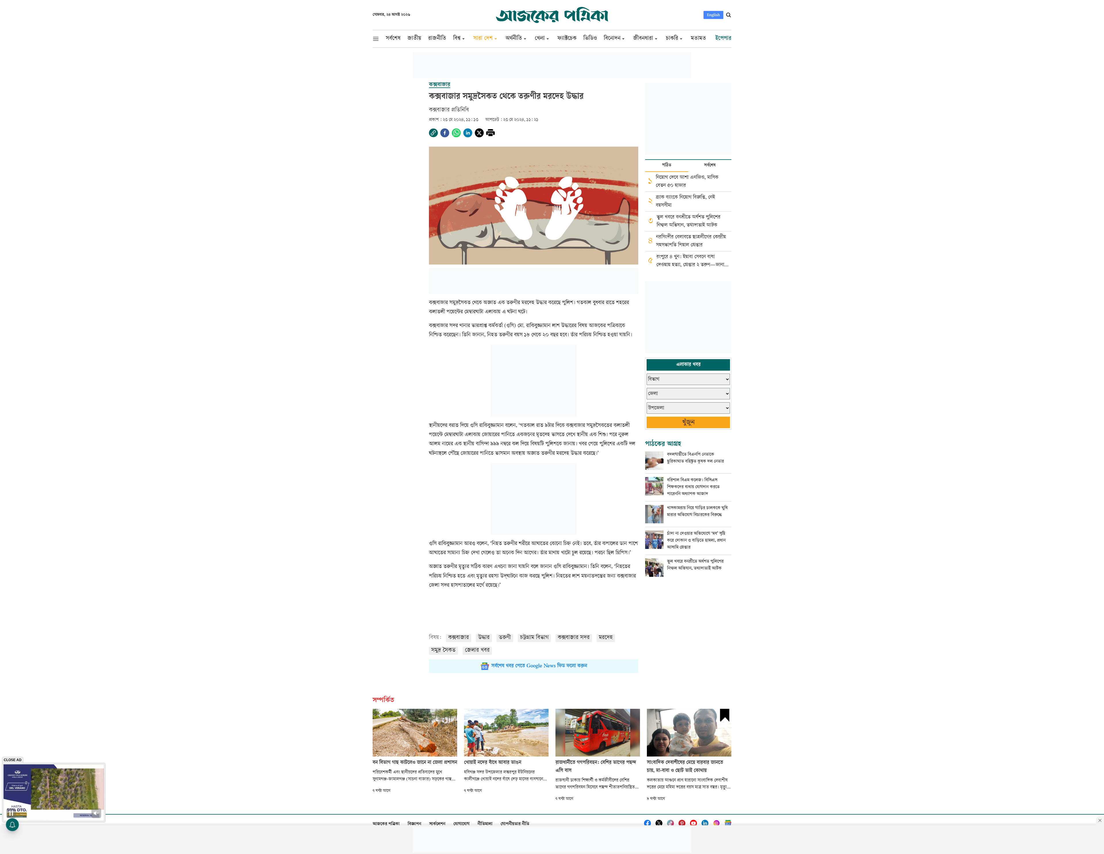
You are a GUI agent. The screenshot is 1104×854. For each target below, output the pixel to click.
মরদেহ (606, 638)
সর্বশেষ (710, 165)
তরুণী (505, 638)
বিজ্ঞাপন (414, 824)
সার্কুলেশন (437, 824)
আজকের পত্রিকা (386, 824)
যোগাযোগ (461, 824)
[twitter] (479, 132)
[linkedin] (467, 132)
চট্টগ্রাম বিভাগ (534, 638)
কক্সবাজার (458, 638)
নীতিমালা (485, 824)
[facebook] (444, 132)
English (713, 15)
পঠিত (666, 165)
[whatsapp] (456, 132)
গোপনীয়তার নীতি (515, 824)
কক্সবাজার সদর (574, 638)
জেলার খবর (477, 651)
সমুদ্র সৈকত (443, 651)
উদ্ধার (484, 638)
